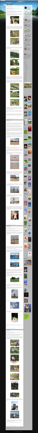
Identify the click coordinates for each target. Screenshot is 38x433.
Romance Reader (26, 33)
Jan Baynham (26, 47)
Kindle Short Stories (10, 4)
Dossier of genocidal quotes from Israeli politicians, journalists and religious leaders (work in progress (27, 14)
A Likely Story (9, 2)
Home (7, 4)
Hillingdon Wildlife (26, 38)
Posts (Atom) (10, 428)
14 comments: (14, 224)
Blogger (22, 431)
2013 (25, 77)
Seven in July (28, 29)
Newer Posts (8, 427)
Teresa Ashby (28, 53)
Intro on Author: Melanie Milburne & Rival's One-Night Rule (29, 34)
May (25, 72)
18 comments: (14, 328)
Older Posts (21, 427)
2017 (25, 63)
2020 (25, 61)
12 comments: (14, 118)
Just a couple (28, 19)
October (26, 65)
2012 (25, 78)
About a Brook (26, 11)
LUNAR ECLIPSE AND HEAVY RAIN (28, 7)
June (25, 71)
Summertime (28, 24)
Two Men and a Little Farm (27, 6)
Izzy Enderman (15, 208)
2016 (25, 75)
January (26, 74)
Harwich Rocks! (26, 68)
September (26, 66)
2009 (25, 80)
